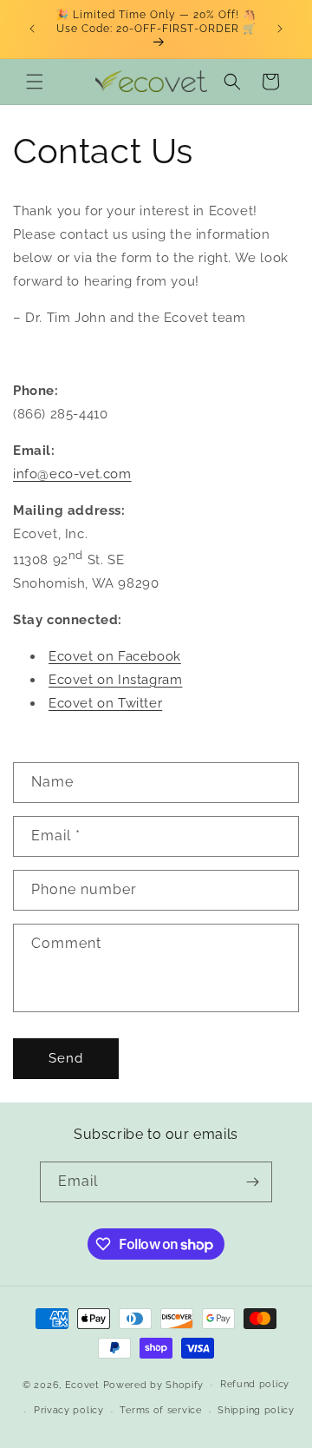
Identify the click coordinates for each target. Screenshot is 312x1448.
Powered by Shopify (154, 1384)
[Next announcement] (280, 29)
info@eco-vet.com (72, 474)
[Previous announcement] (32, 29)
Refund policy (254, 1384)
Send (66, 1058)
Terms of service (160, 1410)
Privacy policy (69, 1410)
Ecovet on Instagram (115, 680)
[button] (35, 82)
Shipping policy (256, 1410)
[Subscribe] (252, 1182)
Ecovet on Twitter (105, 703)
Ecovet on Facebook (115, 656)
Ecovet (82, 1384)
